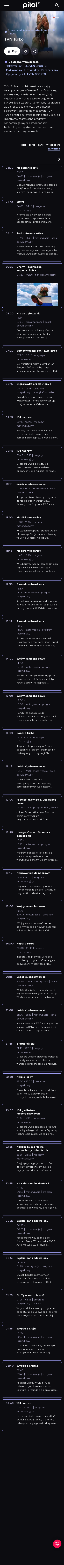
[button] (59, 159)
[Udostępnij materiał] (34, 51)
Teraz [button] (32, 144)
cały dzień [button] (54, 148)
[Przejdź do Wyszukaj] (57, 5)
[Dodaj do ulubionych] (25, 51)
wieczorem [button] (53, 144)
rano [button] (41, 144)
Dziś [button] (23, 144)
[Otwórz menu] (7, 5)
